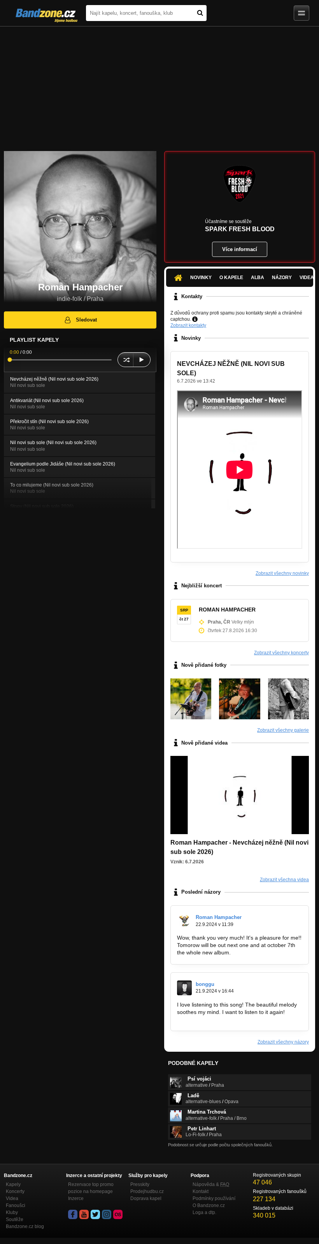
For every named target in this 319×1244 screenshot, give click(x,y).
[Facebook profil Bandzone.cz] (72, 1214)
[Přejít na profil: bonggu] (184, 987)
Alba (257, 277)
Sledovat (86, 320)
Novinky (201, 277)
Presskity (139, 1184)
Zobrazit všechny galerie (283, 730)
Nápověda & (211, 1184)
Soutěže (14, 1219)
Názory (282, 277)
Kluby (12, 1212)
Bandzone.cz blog (25, 1226)
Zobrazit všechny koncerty (281, 652)
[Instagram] (106, 1214)
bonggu (205, 984)
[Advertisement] (159, 84)
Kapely (13, 1184)
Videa (12, 1198)
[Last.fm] (118, 1214)
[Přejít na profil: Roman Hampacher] (184, 921)
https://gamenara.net (202, 1019)
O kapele (231, 277)
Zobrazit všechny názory (283, 1042)
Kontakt (201, 1191)
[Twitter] (95, 1214)
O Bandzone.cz (209, 1205)
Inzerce (76, 1198)
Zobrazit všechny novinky (282, 573)
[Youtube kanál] (84, 1214)
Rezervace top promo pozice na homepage (91, 1188)
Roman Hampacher (219, 917)
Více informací (239, 249)
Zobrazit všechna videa (284, 879)
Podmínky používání (214, 1198)
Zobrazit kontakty (188, 325)
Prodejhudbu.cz (147, 1191)
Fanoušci (15, 1205)
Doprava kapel (145, 1198)
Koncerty (15, 1191)
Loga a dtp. (204, 1212)
